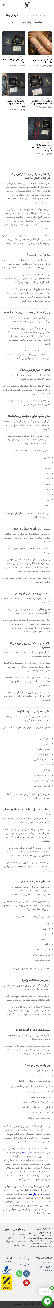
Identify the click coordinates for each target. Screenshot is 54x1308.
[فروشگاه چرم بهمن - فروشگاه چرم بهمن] (27, 5)
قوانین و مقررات (44, 1266)
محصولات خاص (33, 15)
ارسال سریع (20, 1245)
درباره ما (48, 1270)
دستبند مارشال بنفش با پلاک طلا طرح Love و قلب (41, 102)
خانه (46, 15)
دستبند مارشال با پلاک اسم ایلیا (14, 61)
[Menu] (50, 5)
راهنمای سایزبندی (17, 1238)
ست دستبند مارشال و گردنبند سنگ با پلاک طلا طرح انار (41, 148)
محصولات (47, 1263)
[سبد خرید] (3, 5)
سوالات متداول (18, 1234)
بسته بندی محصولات (15, 1241)
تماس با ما (24, 1264)
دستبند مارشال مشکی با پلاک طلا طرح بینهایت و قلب (15, 104)
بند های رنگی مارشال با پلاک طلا (42, 61)
